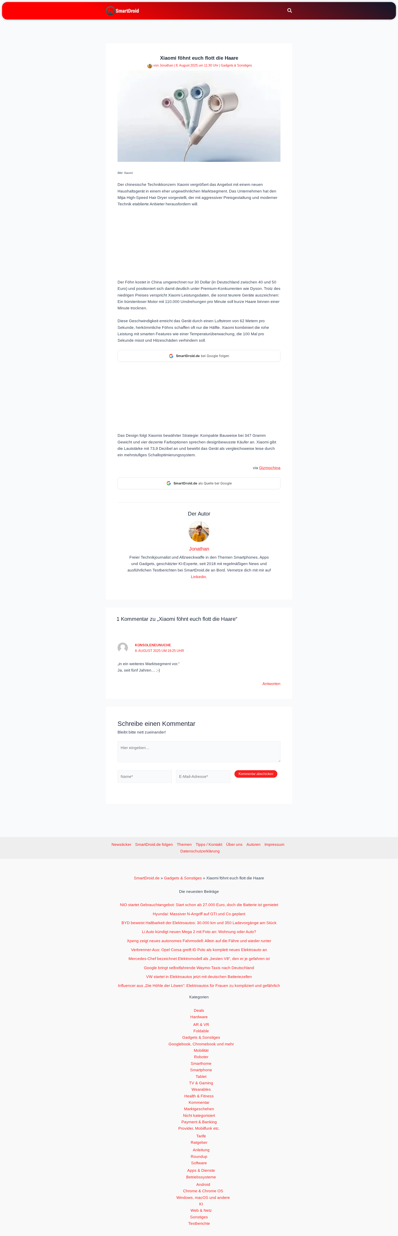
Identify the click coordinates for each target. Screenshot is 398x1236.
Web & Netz (201, 1210)
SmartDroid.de (147, 878)
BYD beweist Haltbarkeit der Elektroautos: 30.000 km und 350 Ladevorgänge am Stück (199, 923)
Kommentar (199, 1102)
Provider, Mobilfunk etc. (199, 1128)
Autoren (253, 844)
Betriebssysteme (201, 1177)
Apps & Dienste (201, 1170)
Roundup (199, 1156)
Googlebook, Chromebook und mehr (201, 1044)
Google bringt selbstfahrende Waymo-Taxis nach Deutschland (199, 968)
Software (199, 1163)
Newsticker (121, 844)
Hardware (199, 1017)
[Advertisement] (199, 243)
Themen (184, 844)
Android (203, 1184)
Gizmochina (269, 468)
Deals (199, 1010)
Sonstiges (199, 1217)
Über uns (234, 844)
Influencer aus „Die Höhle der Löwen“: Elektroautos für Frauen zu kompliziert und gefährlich (199, 985)
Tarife (201, 1136)
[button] (289, 11)
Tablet (201, 1076)
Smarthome (201, 1063)
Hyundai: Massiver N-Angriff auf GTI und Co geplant (199, 914)
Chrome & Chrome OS (203, 1191)
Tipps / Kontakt (209, 844)
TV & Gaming (201, 1083)
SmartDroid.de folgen (154, 844)
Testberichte (199, 1223)
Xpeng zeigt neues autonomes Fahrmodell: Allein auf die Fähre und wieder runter (199, 941)
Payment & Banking (199, 1122)
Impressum (274, 844)
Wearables (201, 1089)
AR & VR (201, 1024)
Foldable (201, 1031)
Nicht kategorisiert (199, 1115)
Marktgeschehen (199, 1109)
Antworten (271, 684)
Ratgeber (199, 1142)
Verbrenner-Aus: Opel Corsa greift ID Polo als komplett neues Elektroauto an (199, 950)
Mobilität (201, 1050)
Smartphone (201, 1070)
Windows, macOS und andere (203, 1197)
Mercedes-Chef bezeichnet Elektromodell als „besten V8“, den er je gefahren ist (199, 958)
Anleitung (201, 1150)
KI (201, 1204)
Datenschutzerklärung (200, 851)
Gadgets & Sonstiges (236, 65)
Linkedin (198, 577)
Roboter (201, 1057)
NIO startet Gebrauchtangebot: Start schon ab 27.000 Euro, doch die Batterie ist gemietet (199, 905)
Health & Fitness (199, 1096)
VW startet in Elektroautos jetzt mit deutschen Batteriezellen (199, 977)
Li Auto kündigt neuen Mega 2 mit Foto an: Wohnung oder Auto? (199, 932)
